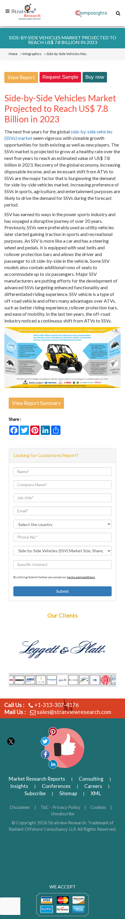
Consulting (91, 779)
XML (96, 793)
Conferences (56, 786)
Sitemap (68, 793)
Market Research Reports (37, 779)
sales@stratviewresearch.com (74, 711)
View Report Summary (36, 403)
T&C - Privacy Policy (60, 807)
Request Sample (60, 77)
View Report (21, 77)
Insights (19, 786)
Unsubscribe (62, 813)
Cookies (98, 807)
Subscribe (35, 793)
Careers (93, 786)
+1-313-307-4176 (56, 704)
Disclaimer (20, 807)
